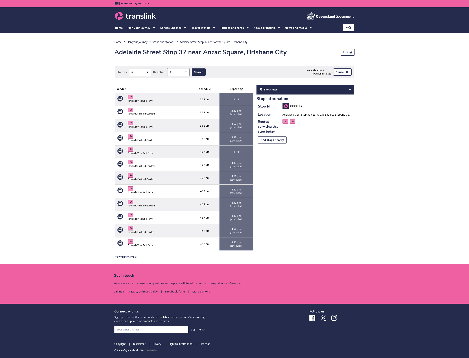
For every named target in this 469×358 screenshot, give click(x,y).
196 (130, 109)
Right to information (181, 344)
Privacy (157, 344)
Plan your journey (139, 28)
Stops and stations (163, 42)
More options (201, 291)
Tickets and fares (232, 28)
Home (119, 28)
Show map (270, 89)
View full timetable (126, 257)
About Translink (264, 28)
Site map (205, 344)
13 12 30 (132, 291)
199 (130, 97)
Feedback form (175, 291)
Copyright (120, 344)
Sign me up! (198, 329)
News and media (296, 28)
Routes (122, 72)
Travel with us (200, 28)
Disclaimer (139, 344)
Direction (159, 72)
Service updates (171, 28)
